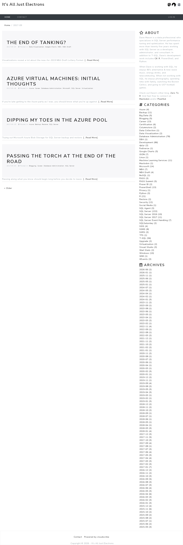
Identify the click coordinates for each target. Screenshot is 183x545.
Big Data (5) (145, 115)
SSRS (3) (144, 232)
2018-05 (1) (145, 422)
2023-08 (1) (145, 308)
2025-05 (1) (145, 281)
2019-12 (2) (145, 377)
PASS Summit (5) (148, 181)
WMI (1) (143, 256)
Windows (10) (146, 253)
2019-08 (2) (145, 386)
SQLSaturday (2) (148, 223)
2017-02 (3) (145, 464)
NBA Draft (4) (146, 172)
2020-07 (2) (145, 359)
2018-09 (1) (145, 413)
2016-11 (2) (145, 473)
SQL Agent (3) (146, 208)
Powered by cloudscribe (96, 537)
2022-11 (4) (145, 326)
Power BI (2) (145, 184)
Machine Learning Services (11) (155, 160)
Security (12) (146, 202)
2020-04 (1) (145, 365)
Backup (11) (145, 112)
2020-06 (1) (145, 362)
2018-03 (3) (145, 428)
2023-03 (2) (145, 320)
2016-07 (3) (145, 485)
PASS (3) (144, 178)
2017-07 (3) (145, 449)
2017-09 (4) (145, 443)
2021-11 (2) (145, 341)
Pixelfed (162, 99)
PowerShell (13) (147, 187)
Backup (38, 124)
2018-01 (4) (145, 431)
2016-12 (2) (145, 470)
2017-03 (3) (145, 461)
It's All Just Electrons (23, 4)
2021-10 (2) (145, 344)
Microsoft (66, 88)
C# (156, 58)
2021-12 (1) (145, 338)
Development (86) (148, 142)
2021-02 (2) (145, 347)
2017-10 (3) (145, 440)
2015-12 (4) (145, 506)
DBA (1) (143, 139)
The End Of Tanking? (36, 42)
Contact (22, 17)
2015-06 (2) (145, 524)
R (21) (142, 196)
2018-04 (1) (145, 425)
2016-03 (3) (145, 497)
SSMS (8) (144, 229)
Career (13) (145, 121)
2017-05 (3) (145, 455)
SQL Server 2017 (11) (150, 217)
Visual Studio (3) (148, 247)
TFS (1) (143, 235)
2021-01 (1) (145, 350)
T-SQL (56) (145, 238)
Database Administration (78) (154, 136)
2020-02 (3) (145, 371)
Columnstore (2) (147, 127)
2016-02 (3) (145, 500)
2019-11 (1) (145, 380)
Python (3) (144, 193)
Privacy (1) (144, 190)
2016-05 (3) (145, 491)
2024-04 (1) (145, 293)
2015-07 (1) (145, 521)
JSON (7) (143, 154)
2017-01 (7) (145, 467)
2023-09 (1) (145, 305)
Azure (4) (144, 109)
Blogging (32, 166)
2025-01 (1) (145, 284)
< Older (8, 188)
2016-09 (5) (145, 479)
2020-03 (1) (145, 368)
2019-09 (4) (145, 383)
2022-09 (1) (145, 329)
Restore (45, 124)
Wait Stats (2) (146, 250)
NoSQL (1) (144, 175)
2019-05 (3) (145, 389)
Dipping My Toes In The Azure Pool (57, 120)
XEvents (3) (145, 259)
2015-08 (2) (145, 518)
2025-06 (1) (145, 278)
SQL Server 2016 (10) (150, 214)
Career (37, 88)
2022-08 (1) (145, 332)
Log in (171, 17)
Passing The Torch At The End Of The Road (61, 158)
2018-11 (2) (145, 407)
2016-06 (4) (145, 488)
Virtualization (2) (148, 244)
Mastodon (144, 99)
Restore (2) (145, 199)
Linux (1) (143, 157)
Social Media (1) (147, 205)
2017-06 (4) (145, 452)
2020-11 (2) (145, 353)
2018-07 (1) (145, 416)
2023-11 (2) (145, 302)
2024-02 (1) (145, 296)
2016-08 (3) (145, 482)
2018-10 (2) (145, 410)
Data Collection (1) (149, 130)
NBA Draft (67, 47)
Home (7, 17)
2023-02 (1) (145, 323)
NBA (59, 47)
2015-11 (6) (145, 509)
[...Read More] (92, 60)
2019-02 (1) (145, 398)
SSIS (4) (143, 226)
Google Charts (51, 47)
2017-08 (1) (145, 446)
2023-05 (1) (145, 314)
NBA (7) (143, 169)
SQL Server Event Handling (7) (155, 220)
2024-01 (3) (145, 299)
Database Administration (51, 88)
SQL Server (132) (148, 211)
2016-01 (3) (145, 503)
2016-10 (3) (145, 476)
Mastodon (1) (146, 163)
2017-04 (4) (145, 458)
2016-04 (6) (145, 494)
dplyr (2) (143, 145)
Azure (31, 88)
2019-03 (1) (145, 395)
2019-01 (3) (145, 401)
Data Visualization (36, 47)
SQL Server (76, 88)
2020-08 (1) (145, 356)
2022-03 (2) (145, 335)
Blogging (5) (145, 118)
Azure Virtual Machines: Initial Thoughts (53, 81)
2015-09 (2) (145, 515)
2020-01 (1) (145, 374)
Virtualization (87, 88)
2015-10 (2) (145, 512)
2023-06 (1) (145, 311)
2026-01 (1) (145, 272)
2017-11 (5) (145, 437)
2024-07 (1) (145, 287)
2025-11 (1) (145, 275)
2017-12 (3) (145, 434)
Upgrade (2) (145, 241)
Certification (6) (147, 124)
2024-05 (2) (145, 290)
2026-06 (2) (145, 269)
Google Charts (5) (148, 151)
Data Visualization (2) (150, 133)
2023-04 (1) (145, 317)
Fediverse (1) (146, 148)
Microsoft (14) (146, 166)
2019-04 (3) (145, 392)
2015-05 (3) (145, 527)
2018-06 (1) (145, 419)
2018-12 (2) (145, 404)
